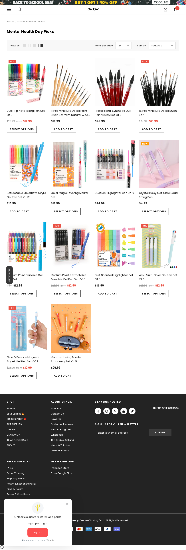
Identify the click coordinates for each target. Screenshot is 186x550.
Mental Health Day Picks (31, 21)
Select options (22, 129)
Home (10, 21)
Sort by (141, 45)
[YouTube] (123, 411)
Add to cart (63, 129)
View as (14, 45)
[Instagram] (106, 411)
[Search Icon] (19, 9)
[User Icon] (165, 9)
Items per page (103, 45)
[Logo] (93, 9)
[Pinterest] (115, 411)
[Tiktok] (132, 411)
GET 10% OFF (9, 275)
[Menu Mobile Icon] (9, 9)
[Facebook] (98, 411)
